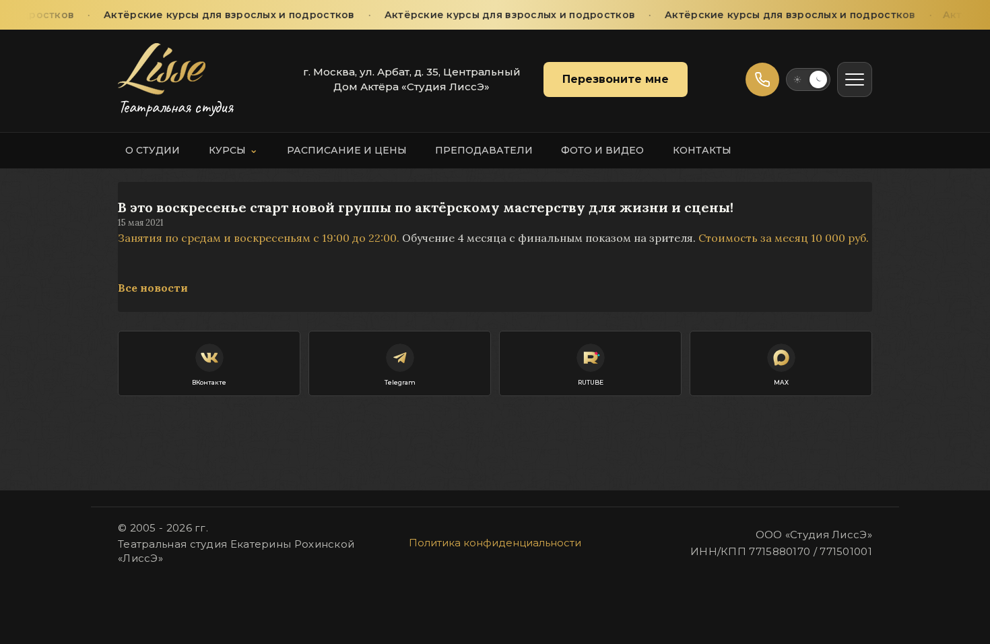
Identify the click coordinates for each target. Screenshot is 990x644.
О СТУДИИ (152, 150)
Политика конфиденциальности (495, 542)
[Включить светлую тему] (808, 79)
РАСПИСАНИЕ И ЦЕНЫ (347, 150)
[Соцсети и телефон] (762, 79)
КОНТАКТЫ (702, 150)
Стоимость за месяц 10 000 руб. (784, 238)
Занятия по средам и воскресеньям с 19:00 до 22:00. (258, 238)
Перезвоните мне (615, 79)
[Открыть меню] (854, 79)
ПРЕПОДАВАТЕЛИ (484, 150)
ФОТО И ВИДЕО (602, 150)
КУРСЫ (234, 149)
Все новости (153, 287)
